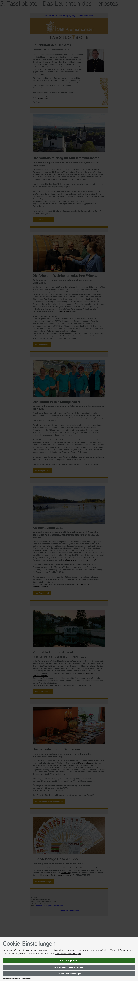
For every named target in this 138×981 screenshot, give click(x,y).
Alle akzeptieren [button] (69, 960)
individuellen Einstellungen (68, 953)
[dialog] (69, 959)
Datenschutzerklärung (11, 978)
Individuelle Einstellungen (69, 974)
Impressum (26, 978)
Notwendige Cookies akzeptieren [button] (69, 967)
